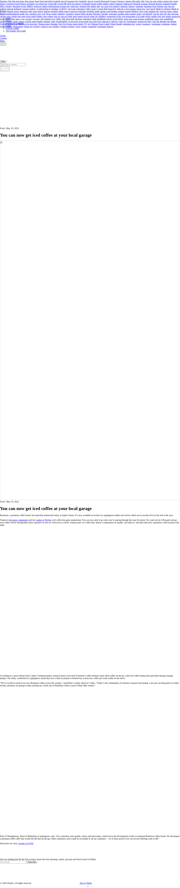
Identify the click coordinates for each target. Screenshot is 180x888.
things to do (12, 24)
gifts (142, 1)
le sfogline (53, 9)
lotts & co (121, 9)
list (69, 9)
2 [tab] (92, 886)
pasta (126, 14)
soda (126, 19)
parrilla (121, 14)
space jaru (158, 19)
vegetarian (156, 24)
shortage (78, 19)
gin (151, 1)
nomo (54, 14)
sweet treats (83, 21)
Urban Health (116, 24)
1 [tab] (87, 886)
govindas (30, 4)
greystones (76, 4)
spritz (15, 21)
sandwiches (5, 19)
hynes (23, 6)
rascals (86, 16)
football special (60, 1)
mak (30, 11)
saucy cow (20, 19)
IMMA (30, 6)
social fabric (117, 19)
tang (121, 21)
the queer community (19, 520)
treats (75, 24)
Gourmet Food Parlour (16, 4)
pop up (57, 16)
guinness (119, 4)
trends (80, 24)
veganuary (146, 24)
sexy (54, 19)
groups (94, 4)
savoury (28, 19)
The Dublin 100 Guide (16, 31)
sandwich (176, 16)
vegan (138, 24)
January (131, 6)
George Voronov (117, 1)
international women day (59, 6)
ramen (80, 16)
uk (89, 24)
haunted (166, 4)
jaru (165, 6)
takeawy (115, 21)
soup (130, 19)
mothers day (154, 11)
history (9, 6)
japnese (160, 6)
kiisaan (10, 9)
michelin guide (93, 11)
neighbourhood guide (15, 14)
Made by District (163, 9)
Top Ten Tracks (65, 24)
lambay (32, 9)
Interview (75, 6)
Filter (3, 62)
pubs (75, 16)
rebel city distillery (98, 16)
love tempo (131, 9)
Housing (16, 6)
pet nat (156, 14)
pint (19, 16)
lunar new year (143, 9)
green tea (43, 4)
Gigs (147, 1)
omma (77, 14)
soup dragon (138, 19)
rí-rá (138, 16)
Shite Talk (60, 19)
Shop (2, 41)
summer (46, 21)
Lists (73, 9)
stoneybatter (37, 21)
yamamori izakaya (105, 26)
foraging (71, 1)
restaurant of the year (116, 16)
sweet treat (73, 21)
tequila (141, 21)
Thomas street (44, 24)
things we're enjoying (27, 24)
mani (35, 11)
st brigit (28, 21)
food (37, 1)
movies (163, 11)
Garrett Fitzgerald (101, 1)
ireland (83, 6)
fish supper (29, 1)
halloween (128, 4)
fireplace (4, 1)
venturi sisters (6, 26)
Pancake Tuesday (100, 14)
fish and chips (18, 1)
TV (85, 24)
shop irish (70, 19)
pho (169, 14)
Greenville (52, 4)
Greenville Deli (64, 4)
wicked (63, 26)
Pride (70, 16)
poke (33, 16)
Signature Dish (89, 19)
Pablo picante (86, 14)
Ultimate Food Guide (99, 24)
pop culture (48, 16)
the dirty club (150, 21)
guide (99, 4)
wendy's (36, 26)
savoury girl (38, 19)
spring (10, 21)
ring (159, 16)
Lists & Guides (12, 28)
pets (161, 14)
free (77, 1)
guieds (112, 4)
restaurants (130, 16)
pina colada (12, 16)
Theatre (3, 24)
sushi (53, 21)
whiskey (56, 26)
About (3, 36)
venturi (173, 24)
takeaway (106, 21)
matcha (47, 11)
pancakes (113, 14)
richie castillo (151, 16)
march (40, 11)
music (169, 11)
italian (93, 6)
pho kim (175, 14)
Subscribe (32, 862)
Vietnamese (18, 26)
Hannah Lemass (140, 4)
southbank (149, 19)
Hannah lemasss (155, 4)
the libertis (171, 21)
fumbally (83, 1)
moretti (128, 11)
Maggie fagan (13, 11)
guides (105, 4)
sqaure (21, 21)
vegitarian (165, 24)
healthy (174, 4)
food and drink (46, 1)
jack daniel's (114, 6)
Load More (90, 851)
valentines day (128, 24)
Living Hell (102, 9)
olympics (70, 14)
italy (98, 6)
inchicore (37, 6)
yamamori (92, 26)
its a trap (104, 6)
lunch (152, 9)
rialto (142, 16)
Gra (36, 4)
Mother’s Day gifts (139, 11)
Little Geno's (91, 9)
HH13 (3, 6)
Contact (3, 38)
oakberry (61, 14)
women (84, 26)
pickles (3, 16)
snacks (109, 19)
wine (78, 26)
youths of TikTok (43, 520)
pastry (139, 14)
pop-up (64, 16)
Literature (80, 9)
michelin (82, 11)
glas (155, 1)
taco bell (93, 21)
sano (13, 19)
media (61, 11)
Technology (132, 21)
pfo (165, 14)
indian (45, 6)
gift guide (136, 1)
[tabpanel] (90, 861)
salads (168, 16)
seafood (47, 19)
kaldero (3, 9)
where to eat (46, 26)
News (48, 14)
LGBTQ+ (63, 9)
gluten (160, 1)
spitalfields (168, 19)
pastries (133, 14)
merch (67, 11)
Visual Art (27, 26)
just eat (171, 6)
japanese (139, 6)
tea (125, 21)
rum (163, 16)
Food (2, 128)
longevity (112, 9)
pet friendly (148, 14)
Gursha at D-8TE (26, 843)
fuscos (90, 1)
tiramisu (54, 24)
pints (23, 16)
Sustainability (62, 21)
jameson (124, 6)
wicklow (71, 26)
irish (88, 6)
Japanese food (150, 6)
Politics (39, 16)
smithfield (101, 19)
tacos (99, 21)
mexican (74, 11)
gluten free (168, 1)
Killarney (18, 9)
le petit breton (42, 9)
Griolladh (86, 4)
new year (41, 14)
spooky (3, 21)
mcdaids (54, 11)
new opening (31, 14)
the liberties (162, 21)
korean (26, 9)
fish (9, 1)
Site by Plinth (86, 883)
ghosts (128, 1)
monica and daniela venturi (112, 11)
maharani (24, 11)
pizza (28, 16)
